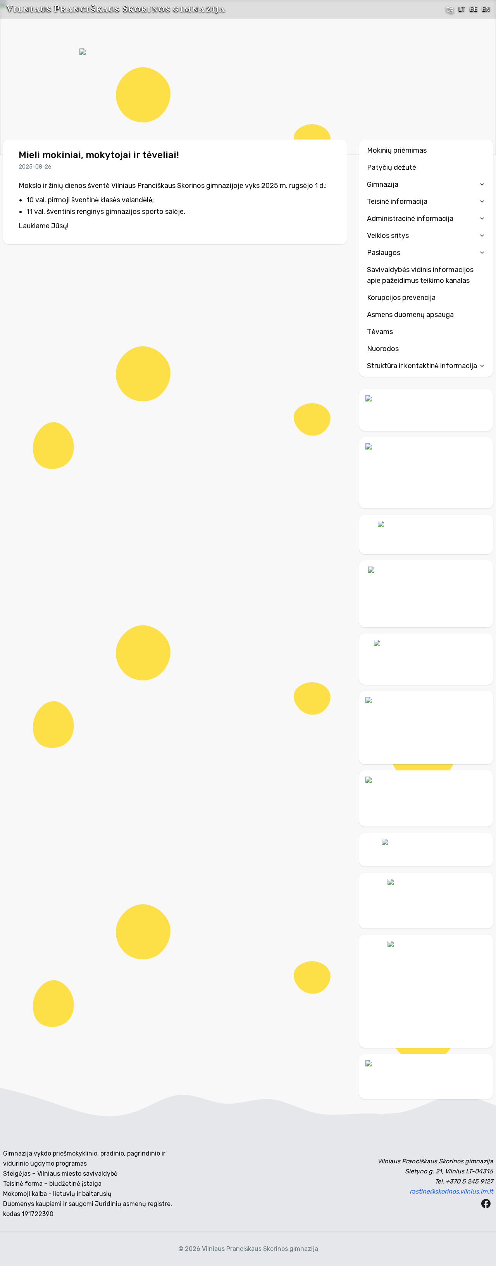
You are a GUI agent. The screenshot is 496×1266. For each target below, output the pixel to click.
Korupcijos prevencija (401, 297)
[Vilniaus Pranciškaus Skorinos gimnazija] (108, 77)
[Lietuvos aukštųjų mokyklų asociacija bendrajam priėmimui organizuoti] (426, 849)
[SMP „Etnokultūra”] (426, 727)
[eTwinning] (426, 1076)
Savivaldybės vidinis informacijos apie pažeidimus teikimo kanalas (420, 275)
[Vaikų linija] (426, 534)
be (473, 9)
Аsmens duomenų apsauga (410, 314)
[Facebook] (486, 1204)
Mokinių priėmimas (397, 150)
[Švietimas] (426, 659)
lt (461, 9)
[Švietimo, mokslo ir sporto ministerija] (426, 593)
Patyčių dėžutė (391, 167)
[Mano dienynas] (426, 410)
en (486, 9)
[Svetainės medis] (450, 9)
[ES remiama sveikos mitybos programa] (426, 991)
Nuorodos (383, 348)
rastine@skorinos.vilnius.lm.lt (451, 1191)
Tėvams (380, 331)
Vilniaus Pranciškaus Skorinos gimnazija (115, 9)
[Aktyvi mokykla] (426, 473)
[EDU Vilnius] (426, 900)
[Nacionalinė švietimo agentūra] (426, 798)
